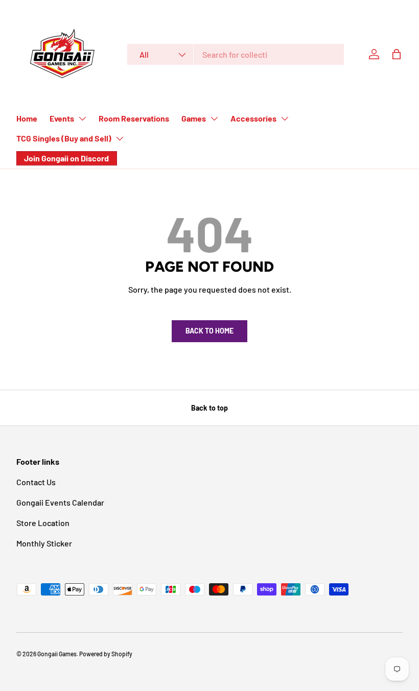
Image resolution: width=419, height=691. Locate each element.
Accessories (253, 118)
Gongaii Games (57, 653)
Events (62, 118)
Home (26, 118)
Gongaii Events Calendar (60, 502)
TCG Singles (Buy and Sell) (63, 138)
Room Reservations (134, 118)
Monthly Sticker (44, 543)
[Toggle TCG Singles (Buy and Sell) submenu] (119, 138)
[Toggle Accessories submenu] (284, 118)
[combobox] (235, 54)
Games (193, 118)
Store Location (42, 523)
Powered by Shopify (105, 653)
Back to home (209, 330)
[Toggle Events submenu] (82, 118)
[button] (396, 54)
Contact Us (36, 482)
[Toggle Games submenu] (214, 118)
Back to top (209, 407)
